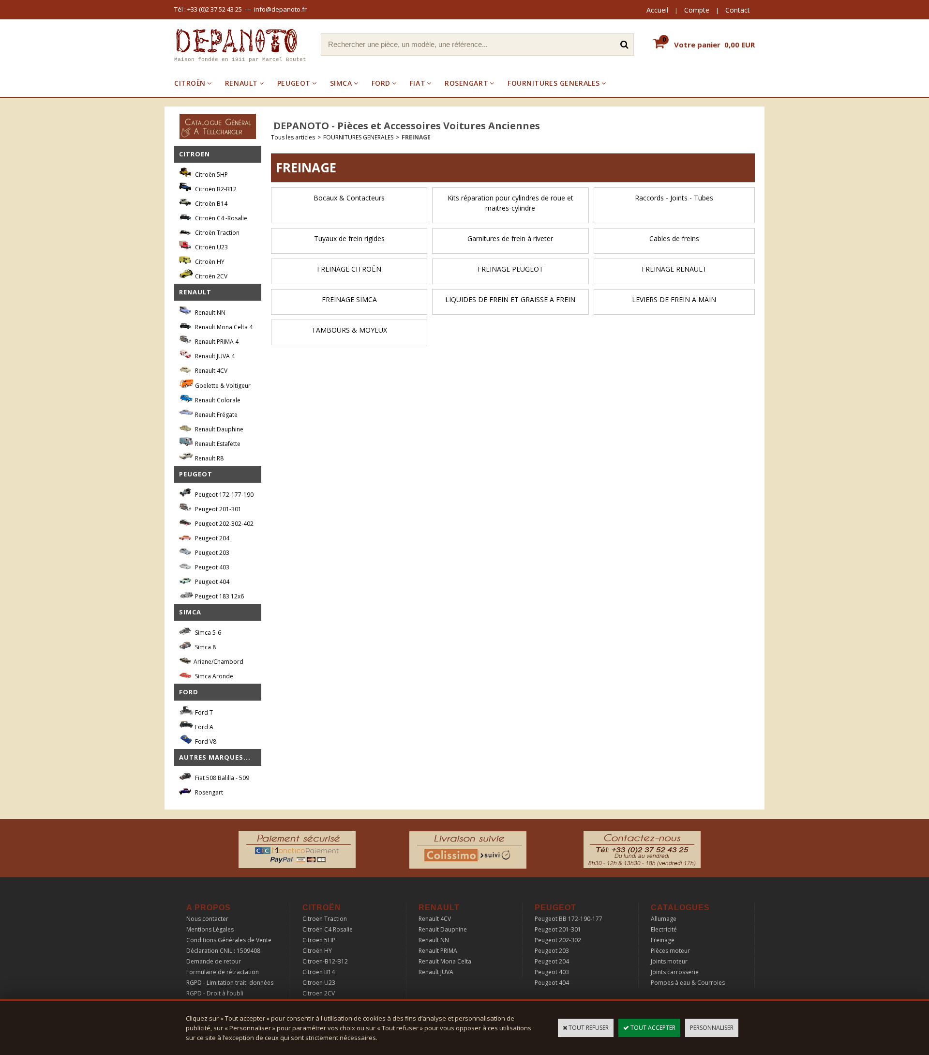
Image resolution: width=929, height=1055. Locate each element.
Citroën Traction (217, 233)
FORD (381, 83)
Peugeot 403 (211, 567)
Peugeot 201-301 (217, 509)
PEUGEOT (294, 83)
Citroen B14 (318, 972)
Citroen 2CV (318, 993)
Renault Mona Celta (445, 961)
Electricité (664, 929)
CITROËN (190, 83)
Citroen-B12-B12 (325, 961)
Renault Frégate (216, 415)
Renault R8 (209, 458)
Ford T (203, 712)
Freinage (662, 940)
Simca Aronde (213, 676)
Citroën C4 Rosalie (327, 929)
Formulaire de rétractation (222, 972)
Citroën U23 (211, 247)
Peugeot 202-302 (558, 940)
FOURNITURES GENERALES (554, 83)
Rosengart (208, 792)
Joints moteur (669, 961)
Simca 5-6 (207, 632)
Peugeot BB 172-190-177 (568, 919)
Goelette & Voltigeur (222, 386)
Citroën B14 (210, 203)
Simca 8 (205, 647)
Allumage (663, 919)
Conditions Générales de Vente (228, 940)
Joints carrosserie (675, 972)
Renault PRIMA (438, 951)
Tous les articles (293, 137)
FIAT (417, 83)
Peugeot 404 (211, 582)
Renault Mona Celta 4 (223, 327)
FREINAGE (416, 137)
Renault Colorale (217, 400)
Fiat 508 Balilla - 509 (221, 778)
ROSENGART (466, 83)
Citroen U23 (318, 983)
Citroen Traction (324, 919)
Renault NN (209, 312)
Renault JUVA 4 (214, 356)
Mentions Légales (210, 929)
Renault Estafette (217, 444)
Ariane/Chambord (218, 661)
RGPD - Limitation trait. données (229, 983)
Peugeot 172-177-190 (224, 494)
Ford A (203, 727)
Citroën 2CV (210, 276)
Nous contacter (207, 919)
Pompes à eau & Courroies (688, 983)
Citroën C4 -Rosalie (220, 218)
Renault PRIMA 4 (216, 341)
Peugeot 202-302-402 (224, 524)
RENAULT (241, 83)
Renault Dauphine (218, 429)
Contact (737, 10)
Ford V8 (205, 741)
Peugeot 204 (211, 538)
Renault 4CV (210, 371)
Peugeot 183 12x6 (219, 596)
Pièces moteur (670, 951)
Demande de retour (213, 961)
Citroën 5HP (211, 174)
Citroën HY (209, 262)
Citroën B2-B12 (215, 189)
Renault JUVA (436, 972)
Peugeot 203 (211, 553)
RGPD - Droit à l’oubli (214, 993)
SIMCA (341, 83)
